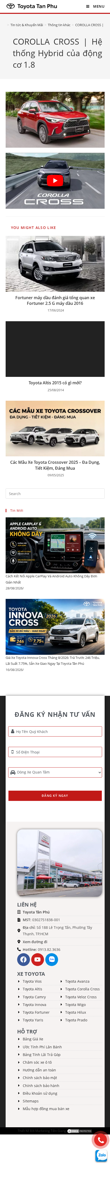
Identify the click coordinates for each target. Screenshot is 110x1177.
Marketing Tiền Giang (50, 1131)
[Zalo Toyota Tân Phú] (51, 959)
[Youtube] (37, 959)
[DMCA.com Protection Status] (79, 1131)
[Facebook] (23, 959)
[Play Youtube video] (55, 181)
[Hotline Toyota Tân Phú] (100, 1139)
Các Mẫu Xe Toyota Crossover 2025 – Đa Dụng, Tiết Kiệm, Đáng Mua (55, 465)
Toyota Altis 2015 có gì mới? (55, 383)
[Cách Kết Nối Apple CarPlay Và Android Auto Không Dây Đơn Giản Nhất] (55, 545)
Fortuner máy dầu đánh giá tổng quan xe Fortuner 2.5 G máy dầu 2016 (55, 300)
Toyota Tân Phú (36, 912)
